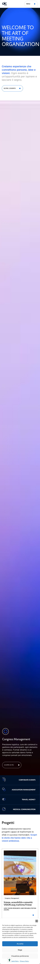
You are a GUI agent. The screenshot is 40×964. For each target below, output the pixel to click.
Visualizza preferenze (20, 956)
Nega (20, 950)
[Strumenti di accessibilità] (9, 960)
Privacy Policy (24, 961)
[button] (37, 921)
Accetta (20, 944)
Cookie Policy (14, 961)
